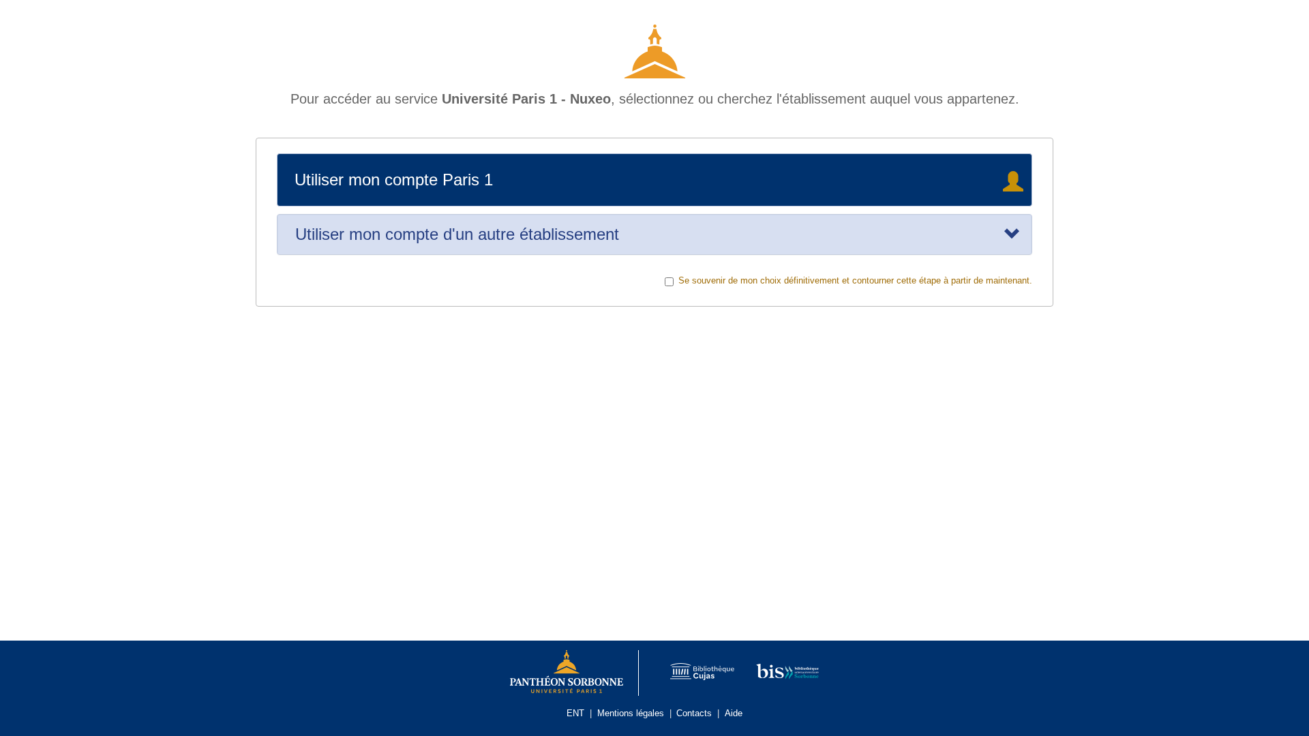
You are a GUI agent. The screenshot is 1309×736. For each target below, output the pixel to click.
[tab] (654, 234)
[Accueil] (654, 46)
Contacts (694, 713)
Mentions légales (630, 713)
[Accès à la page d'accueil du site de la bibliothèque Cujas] (695, 673)
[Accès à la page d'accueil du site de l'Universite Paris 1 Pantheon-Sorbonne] (567, 673)
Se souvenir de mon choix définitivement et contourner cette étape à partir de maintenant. (855, 280)
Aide (733, 713)
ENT (575, 713)
